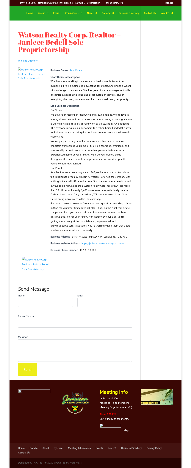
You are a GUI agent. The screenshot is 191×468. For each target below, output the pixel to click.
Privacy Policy (154, 448)
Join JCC (165, 13)
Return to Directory (27, 60)
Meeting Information (79, 448)
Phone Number (26, 316)
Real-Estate (76, 70)
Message (23, 337)
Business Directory (129, 13)
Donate (169, 3)
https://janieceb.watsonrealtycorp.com (103, 243)
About (41, 13)
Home (29, 13)
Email (80, 295)
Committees (72, 13)
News (90, 13)
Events (56, 13)
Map (126, 430)
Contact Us (150, 13)
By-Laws (58, 448)
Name (21, 295)
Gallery (106, 13)
